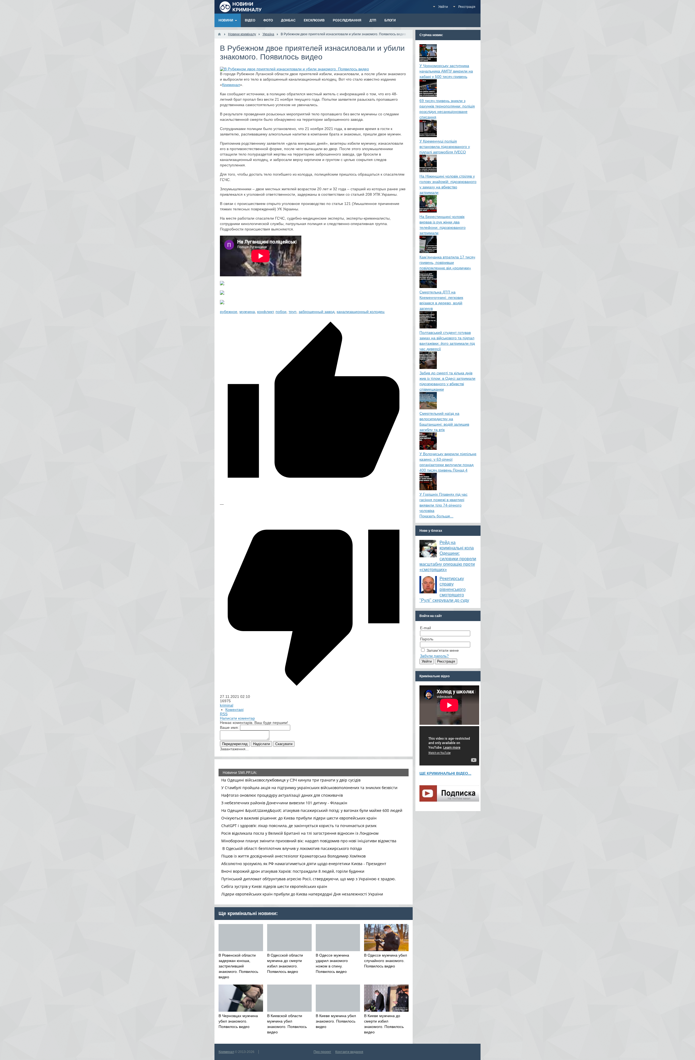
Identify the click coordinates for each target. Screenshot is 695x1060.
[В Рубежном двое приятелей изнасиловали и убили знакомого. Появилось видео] (294, 69)
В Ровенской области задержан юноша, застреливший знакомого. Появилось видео (238, 966)
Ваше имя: (229, 727)
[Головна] (219, 34)
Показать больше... (436, 516)
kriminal (226, 705)
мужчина (247, 311)
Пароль (426, 639)
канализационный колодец (360, 311)
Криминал (231, 85)
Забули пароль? (434, 656)
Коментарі (234, 709)
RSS (224, 714)
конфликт (265, 311)
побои (281, 311)
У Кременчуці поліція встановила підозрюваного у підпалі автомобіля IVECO (444, 146)
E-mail (425, 628)
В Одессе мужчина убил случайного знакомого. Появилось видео (385, 960)
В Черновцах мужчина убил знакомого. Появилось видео (238, 1021)
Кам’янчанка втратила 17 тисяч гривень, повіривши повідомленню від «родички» (447, 262)
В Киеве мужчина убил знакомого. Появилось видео (336, 1021)
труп (292, 311)
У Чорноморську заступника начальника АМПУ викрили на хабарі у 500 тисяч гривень (446, 71)
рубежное (228, 311)
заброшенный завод (316, 311)
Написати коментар (237, 718)
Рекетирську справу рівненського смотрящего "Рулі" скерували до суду (444, 589)
